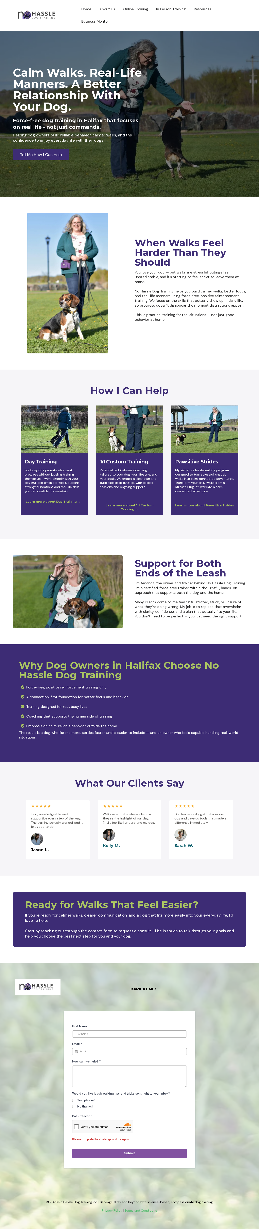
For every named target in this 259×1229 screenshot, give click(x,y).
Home (86, 9)
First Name (79, 1026)
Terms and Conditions (140, 1210)
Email (77, 1044)
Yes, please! (86, 1100)
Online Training (135, 9)
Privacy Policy (112, 1210)
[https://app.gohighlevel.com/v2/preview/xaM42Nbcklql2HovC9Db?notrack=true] (38, 15)
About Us (107, 9)
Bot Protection (82, 1116)
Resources (202, 9)
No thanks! (85, 1106)
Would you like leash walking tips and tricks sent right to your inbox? (121, 1093)
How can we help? (86, 1061)
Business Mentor (95, 21)
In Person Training (171, 9)
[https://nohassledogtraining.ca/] (71, 987)
